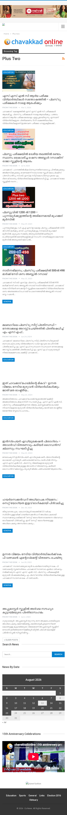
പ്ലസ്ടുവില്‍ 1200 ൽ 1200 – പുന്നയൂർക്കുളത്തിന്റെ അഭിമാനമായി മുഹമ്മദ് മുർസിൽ (32, 216)
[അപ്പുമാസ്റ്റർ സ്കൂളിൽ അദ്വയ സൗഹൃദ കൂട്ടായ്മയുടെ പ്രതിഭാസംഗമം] (18, 593)
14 (51, 703)
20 (42, 708)
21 (51, 708)
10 (15, 703)
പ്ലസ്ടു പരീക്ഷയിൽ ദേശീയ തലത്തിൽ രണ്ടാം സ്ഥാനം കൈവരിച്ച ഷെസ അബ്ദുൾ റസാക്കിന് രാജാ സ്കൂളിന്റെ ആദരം (32, 157)
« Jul (4, 722)
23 (7, 713)
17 (15, 708)
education (8, 72)
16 (7, 708)
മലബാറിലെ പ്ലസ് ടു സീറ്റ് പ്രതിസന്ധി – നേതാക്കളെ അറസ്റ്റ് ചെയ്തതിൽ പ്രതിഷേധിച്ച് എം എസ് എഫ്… (32, 328)
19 (33, 708)
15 (60, 703)
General (7, 302)
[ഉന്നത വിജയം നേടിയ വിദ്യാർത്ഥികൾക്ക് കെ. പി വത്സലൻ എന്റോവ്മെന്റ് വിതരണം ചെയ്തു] (18, 539)
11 (24, 703)
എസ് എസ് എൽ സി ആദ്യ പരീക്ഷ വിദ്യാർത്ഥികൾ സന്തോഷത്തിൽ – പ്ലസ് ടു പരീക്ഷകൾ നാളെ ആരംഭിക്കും (31, 99)
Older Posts (11, 640)
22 (60, 708)
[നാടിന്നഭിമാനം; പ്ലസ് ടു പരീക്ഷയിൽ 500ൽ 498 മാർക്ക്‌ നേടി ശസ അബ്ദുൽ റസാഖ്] (18, 255)
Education (11, 795)
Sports (22, 795)
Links (42, 795)
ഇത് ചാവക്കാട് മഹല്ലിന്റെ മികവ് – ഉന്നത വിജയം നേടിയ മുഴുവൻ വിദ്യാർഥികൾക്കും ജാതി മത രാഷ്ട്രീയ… (30, 386)
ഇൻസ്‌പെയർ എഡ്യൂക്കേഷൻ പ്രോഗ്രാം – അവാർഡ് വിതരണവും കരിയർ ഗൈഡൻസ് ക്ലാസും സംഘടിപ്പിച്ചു (31, 445)
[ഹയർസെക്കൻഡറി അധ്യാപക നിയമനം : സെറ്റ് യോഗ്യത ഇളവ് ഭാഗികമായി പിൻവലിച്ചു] (18, 484)
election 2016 (54, 795)
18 (24, 708)
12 (33, 703)
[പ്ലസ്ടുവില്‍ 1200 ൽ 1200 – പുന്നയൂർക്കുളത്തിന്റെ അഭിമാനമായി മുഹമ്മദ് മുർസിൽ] (18, 197)
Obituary (33, 800)
